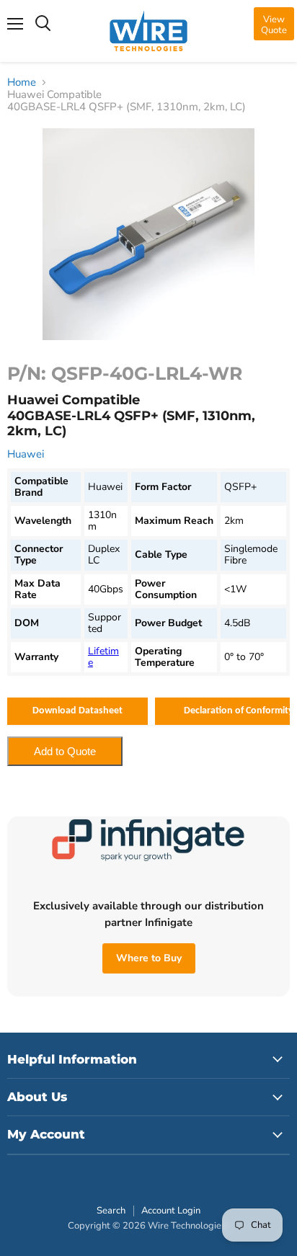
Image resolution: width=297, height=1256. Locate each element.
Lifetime (103, 656)
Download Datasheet (77, 710)
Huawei (25, 454)
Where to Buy (149, 958)
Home (21, 82)
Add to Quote (65, 751)
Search (111, 1210)
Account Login (170, 1210)
